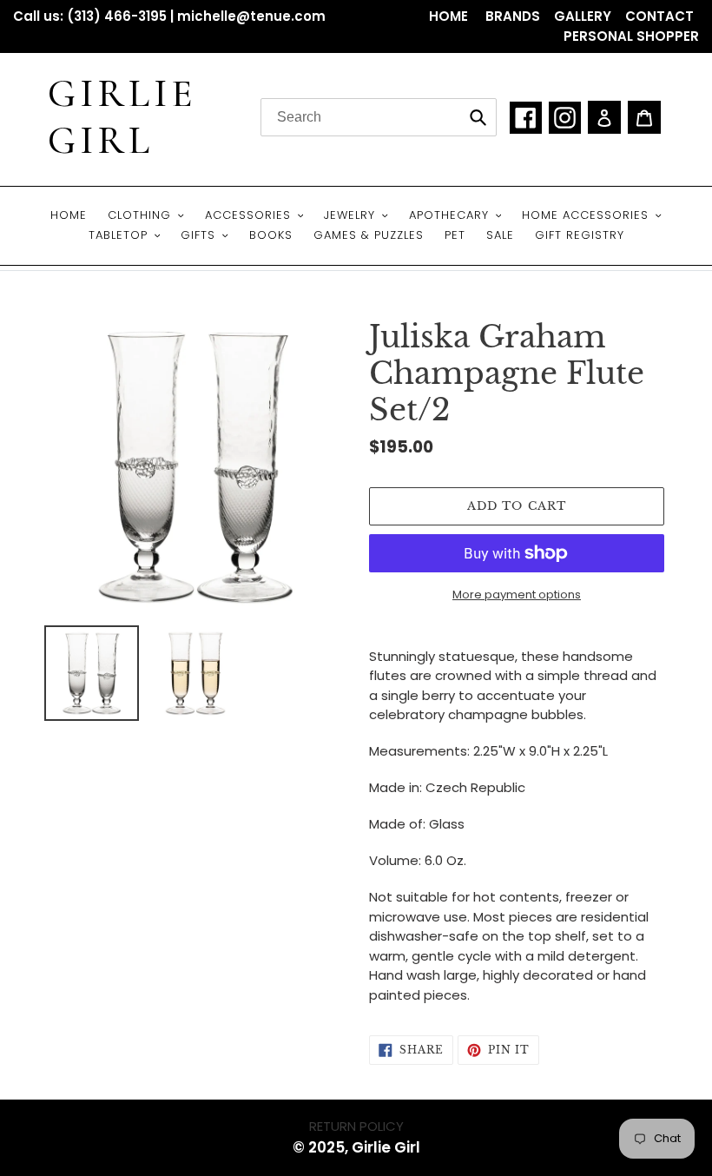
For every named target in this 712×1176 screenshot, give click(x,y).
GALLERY (582, 16)
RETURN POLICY (356, 1126)
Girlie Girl (122, 117)
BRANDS (512, 16)
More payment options (516, 594)
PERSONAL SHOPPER (631, 36)
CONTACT (659, 16)
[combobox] (378, 117)
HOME (450, 16)
